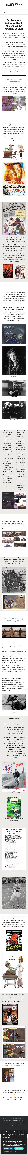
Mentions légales (12, 1124)
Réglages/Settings (8, 1151)
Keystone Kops (7, 318)
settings (18, 1145)
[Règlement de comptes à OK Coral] (14, 931)
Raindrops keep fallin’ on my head (16, 682)
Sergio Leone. (5, 647)
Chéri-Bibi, (18, 241)
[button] (3, 501)
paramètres (7, 1137)
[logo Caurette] (14, 2)
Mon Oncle (10, 731)
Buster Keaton (20, 309)
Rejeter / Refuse (19, 1148)
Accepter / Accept (8, 1148)
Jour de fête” (10, 729)
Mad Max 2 (18, 997)
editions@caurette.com (13, 1120)
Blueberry (14, 93)
